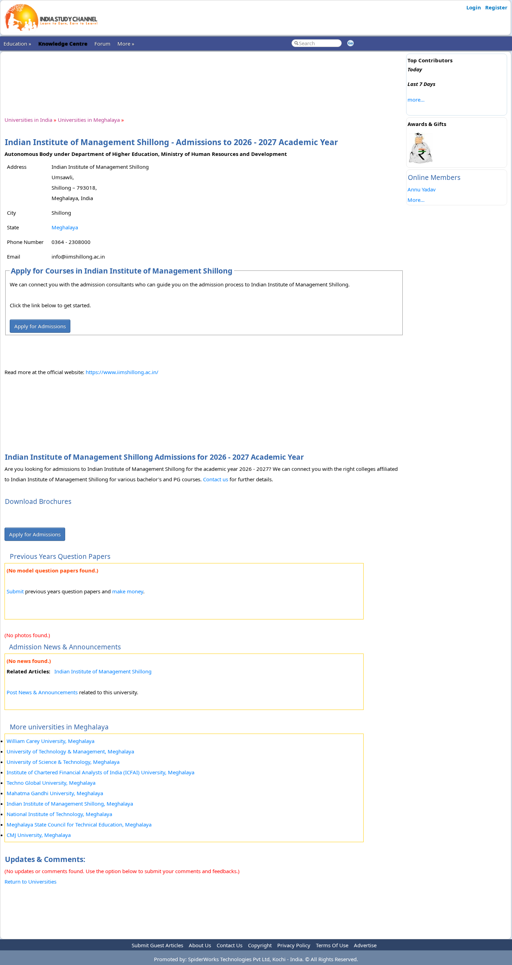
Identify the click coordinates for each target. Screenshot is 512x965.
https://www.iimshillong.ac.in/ (122, 372)
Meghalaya (65, 227)
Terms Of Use (332, 945)
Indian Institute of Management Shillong (103, 671)
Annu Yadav (422, 189)
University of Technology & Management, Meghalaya (70, 751)
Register (496, 7)
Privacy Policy (293, 945)
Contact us (215, 479)
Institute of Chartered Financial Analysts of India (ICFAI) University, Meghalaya (100, 772)
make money (127, 591)
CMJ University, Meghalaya (39, 834)
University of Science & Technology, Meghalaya (63, 761)
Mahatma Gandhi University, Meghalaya (55, 793)
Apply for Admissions (40, 326)
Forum (102, 43)
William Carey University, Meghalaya (50, 740)
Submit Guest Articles (157, 945)
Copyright (260, 945)
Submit (15, 591)
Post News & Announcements (42, 692)
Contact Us (229, 945)
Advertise (365, 945)
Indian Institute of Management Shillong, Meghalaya (70, 803)
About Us (200, 945)
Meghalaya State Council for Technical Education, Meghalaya (79, 824)
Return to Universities (30, 881)
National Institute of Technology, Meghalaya (59, 813)
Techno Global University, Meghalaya (51, 782)
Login (473, 7)
